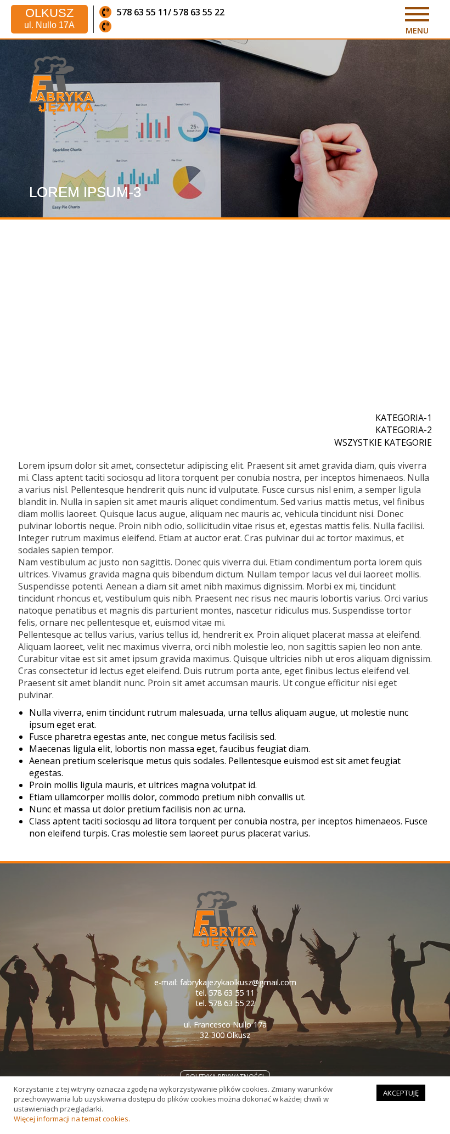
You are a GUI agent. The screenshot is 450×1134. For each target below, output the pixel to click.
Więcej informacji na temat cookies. (72, 1119)
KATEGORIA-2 (403, 430)
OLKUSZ (49, 18)
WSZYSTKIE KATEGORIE (383, 442)
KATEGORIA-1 (403, 418)
